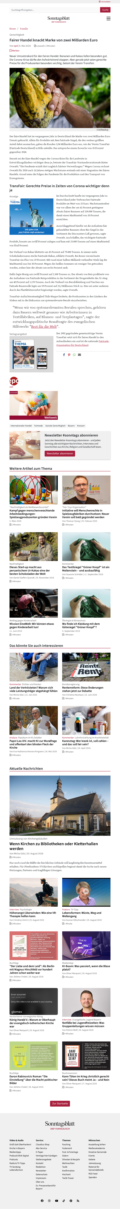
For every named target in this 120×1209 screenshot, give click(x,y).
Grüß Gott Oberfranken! (20, 1144)
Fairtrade (38, 425)
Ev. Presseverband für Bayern (46, 1187)
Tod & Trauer (68, 1178)
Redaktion (41, 1166)
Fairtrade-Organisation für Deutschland (82, 343)
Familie (24, 28)
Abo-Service (41, 1148)
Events (92, 1155)
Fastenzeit (67, 1148)
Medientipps (15, 1152)
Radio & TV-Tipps (17, 1163)
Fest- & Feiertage (70, 1152)
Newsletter (41, 1170)
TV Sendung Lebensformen (16, 1168)
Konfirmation (68, 1170)
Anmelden (105, 1)
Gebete (92, 1159)
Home (13, 28)
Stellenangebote (43, 1159)
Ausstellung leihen (97, 1144)
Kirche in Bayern (17, 1148)
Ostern (65, 1155)
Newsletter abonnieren (60, 453)
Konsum (81, 425)
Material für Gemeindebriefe (96, 1168)
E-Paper (39, 1152)
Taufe (64, 1166)
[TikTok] (64, 1201)
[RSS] (78, 1201)
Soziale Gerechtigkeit (55, 425)
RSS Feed (93, 1173)
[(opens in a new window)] (42, 1201)
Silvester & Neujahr (71, 1159)
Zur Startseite (60, 1104)
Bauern (71, 425)
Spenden (93, 1177)
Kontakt (39, 1163)
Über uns (40, 1181)
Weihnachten (68, 1163)
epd (16, 46)
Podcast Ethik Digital (19, 1155)
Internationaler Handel (21, 425)
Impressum (41, 1178)
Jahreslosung (95, 1163)
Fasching (66, 1144)
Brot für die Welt (44, 326)
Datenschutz (41, 1174)
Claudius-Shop (42, 1144)
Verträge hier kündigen (46, 1155)
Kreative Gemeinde (98, 1152)
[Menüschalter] (108, 18)
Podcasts (14, 1159)
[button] (14, 50)
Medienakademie (97, 1148)
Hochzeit (66, 1174)
